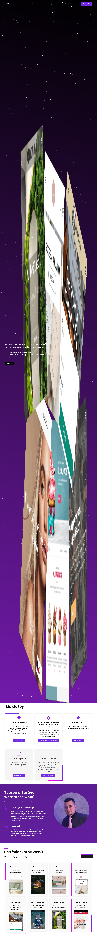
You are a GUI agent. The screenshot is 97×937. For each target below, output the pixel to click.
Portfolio (87, 4)
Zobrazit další (87, 856)
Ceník (73, 4)
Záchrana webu (52, 4)
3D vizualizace (64, 4)
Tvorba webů (29, 4)
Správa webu (41, 4)
